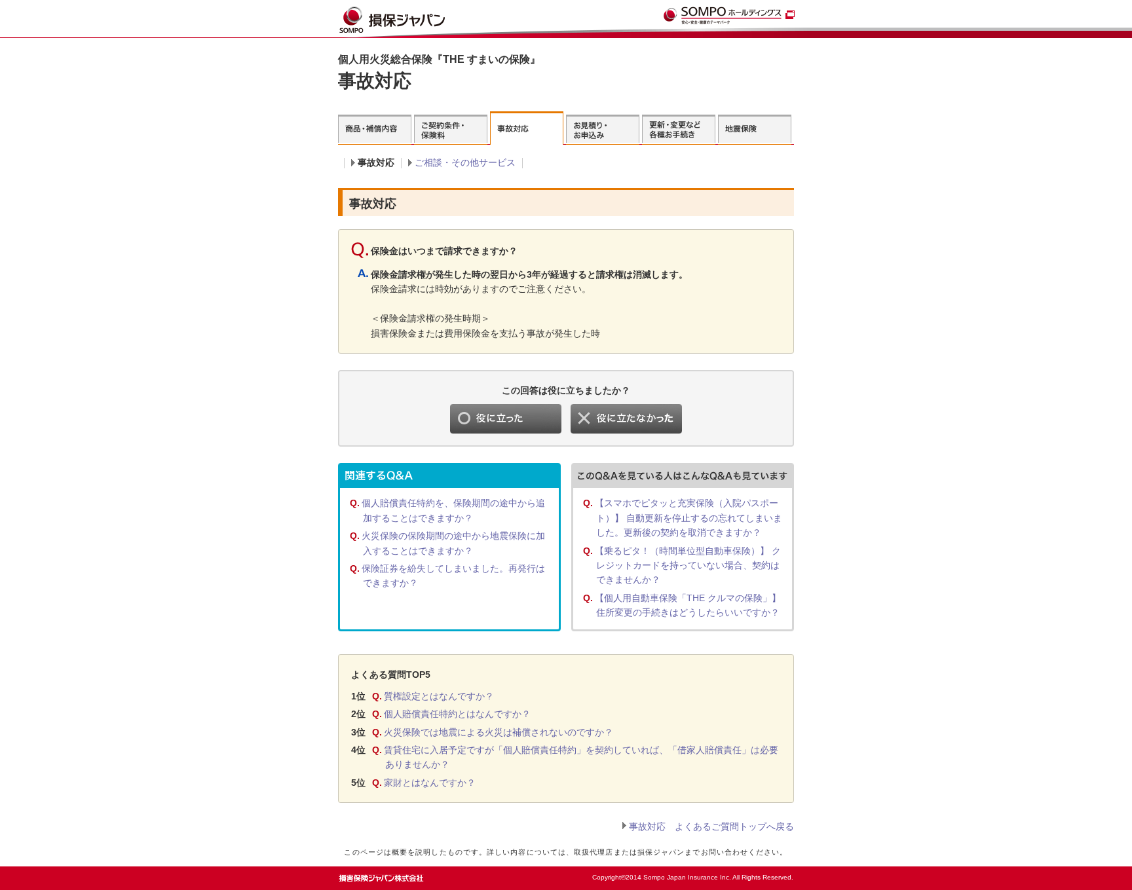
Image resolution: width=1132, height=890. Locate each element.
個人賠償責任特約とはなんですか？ (457, 714)
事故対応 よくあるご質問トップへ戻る (711, 826)
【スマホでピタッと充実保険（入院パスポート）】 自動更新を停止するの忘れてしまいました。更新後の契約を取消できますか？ (688, 518)
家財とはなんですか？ (430, 782)
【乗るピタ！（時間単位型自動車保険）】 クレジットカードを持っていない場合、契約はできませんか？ (688, 565)
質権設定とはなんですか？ (439, 696)
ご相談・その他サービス (465, 162)
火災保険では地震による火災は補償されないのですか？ (498, 732)
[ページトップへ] (767, 874)
